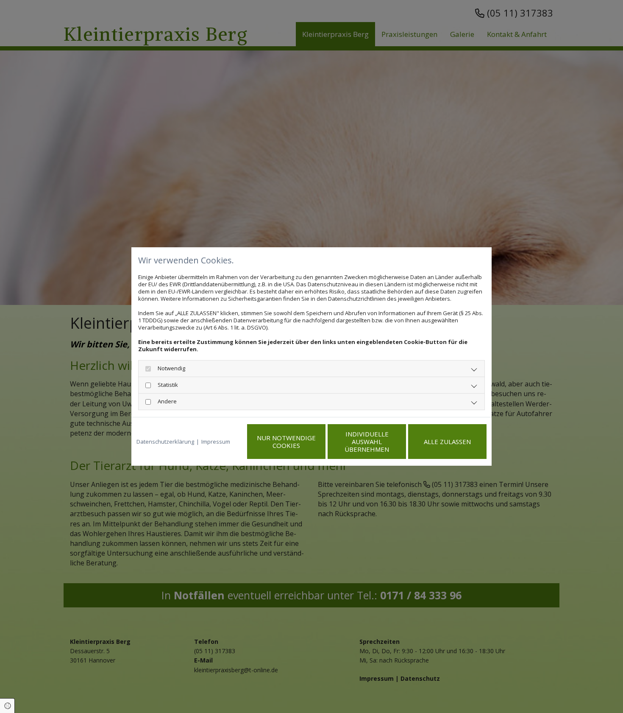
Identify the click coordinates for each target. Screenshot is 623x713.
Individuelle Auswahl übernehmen (367, 441)
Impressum (215, 441)
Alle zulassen (447, 441)
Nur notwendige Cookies (286, 441)
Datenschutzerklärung (165, 441)
